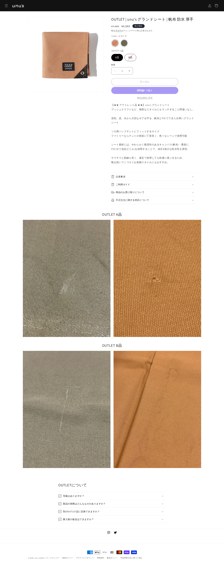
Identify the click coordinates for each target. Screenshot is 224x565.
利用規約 (100, 558)
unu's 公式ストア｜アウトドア (46, 558)
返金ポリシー (67, 558)
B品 (130, 56)
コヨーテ (115, 43)
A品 (117, 56)
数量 (113, 65)
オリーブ (124, 43)
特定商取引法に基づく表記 (131, 558)
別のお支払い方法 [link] (144, 98)
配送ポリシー (112, 558)
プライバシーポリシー (85, 558)
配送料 (118, 30)
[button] (6, 5)
